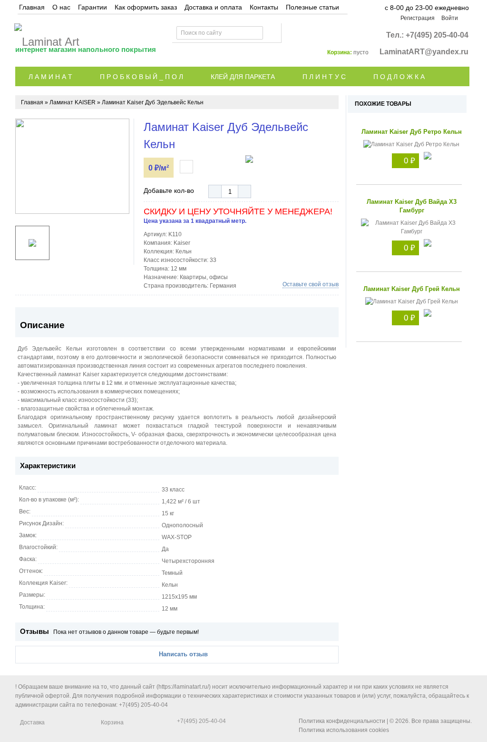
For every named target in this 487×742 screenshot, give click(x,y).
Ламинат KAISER (72, 102)
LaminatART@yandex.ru (424, 52)
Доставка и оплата (213, 7)
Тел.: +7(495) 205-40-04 (427, 35)
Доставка (32, 722)
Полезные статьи (312, 7)
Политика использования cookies (344, 730)
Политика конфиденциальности (342, 721)
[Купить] (427, 157)
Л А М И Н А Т (50, 76)
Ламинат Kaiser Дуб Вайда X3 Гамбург (412, 206)
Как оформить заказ (146, 7)
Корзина (112, 722)
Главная (32, 7)
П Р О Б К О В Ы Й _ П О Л (141, 76)
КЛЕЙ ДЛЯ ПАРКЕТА (243, 76)
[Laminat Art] (46, 35)
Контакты (264, 7)
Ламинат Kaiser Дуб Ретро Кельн (411, 131)
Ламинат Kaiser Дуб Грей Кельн (411, 288)
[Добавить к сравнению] (186, 166)
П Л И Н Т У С (324, 76)
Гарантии (92, 7)
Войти (449, 18)
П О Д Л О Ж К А (399, 76)
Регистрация (417, 18)
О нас (61, 7)
